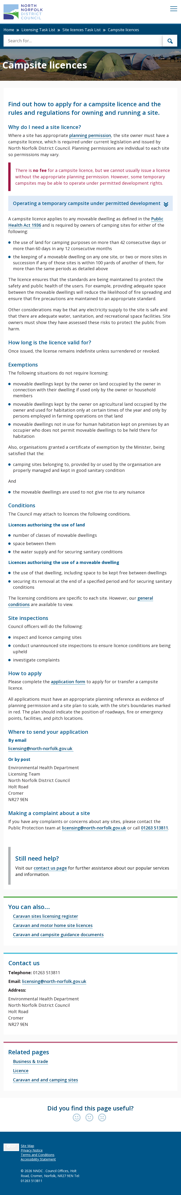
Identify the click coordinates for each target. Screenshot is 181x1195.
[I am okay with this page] (90, 1117)
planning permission (90, 135)
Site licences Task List (81, 29)
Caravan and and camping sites (45, 1080)
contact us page (50, 868)
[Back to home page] (23, 11)
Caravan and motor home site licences (53, 925)
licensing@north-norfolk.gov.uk (41, 748)
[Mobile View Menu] (174, 9)
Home (9, 29)
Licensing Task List (38, 29)
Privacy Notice (32, 1150)
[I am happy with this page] (78, 1117)
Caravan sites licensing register (45, 916)
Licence (21, 1070)
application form (68, 681)
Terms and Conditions (37, 1154)
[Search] (170, 41)
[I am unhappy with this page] (102, 1117)
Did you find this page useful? (90, 1108)
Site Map (27, 1146)
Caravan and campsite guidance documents (58, 934)
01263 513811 (154, 828)
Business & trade (30, 1061)
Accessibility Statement (38, 1159)
